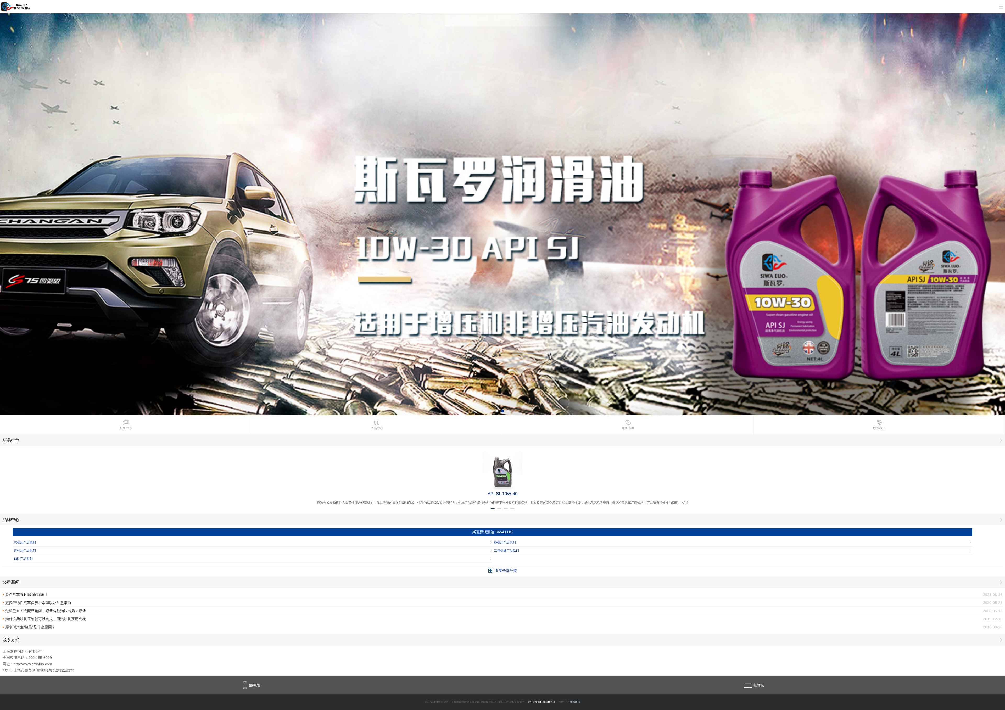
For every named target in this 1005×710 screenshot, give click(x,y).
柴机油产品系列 (505, 542)
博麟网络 (575, 702)
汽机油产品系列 (25, 542)
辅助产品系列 (23, 559)
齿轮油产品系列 (25, 550)
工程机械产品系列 (506, 550)
